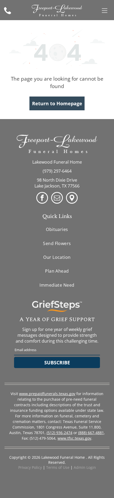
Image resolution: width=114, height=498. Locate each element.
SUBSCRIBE (57, 362)
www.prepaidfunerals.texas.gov (47, 393)
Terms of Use (57, 467)
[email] (57, 198)
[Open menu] (104, 10)
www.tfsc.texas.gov (74, 438)
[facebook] (42, 198)
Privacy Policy (30, 467)
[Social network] (72, 198)
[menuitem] (57, 229)
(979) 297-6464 (57, 171)
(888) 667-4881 (91, 432)
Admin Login (85, 467)
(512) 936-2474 (59, 432)
